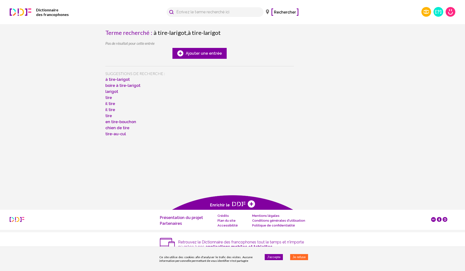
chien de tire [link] (117, 128)
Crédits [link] (223, 216)
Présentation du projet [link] (181, 217)
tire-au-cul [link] (115, 134)
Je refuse (299, 257)
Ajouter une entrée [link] (204, 53)
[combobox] (213, 12)
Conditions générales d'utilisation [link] (278, 220)
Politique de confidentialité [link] (273, 225)
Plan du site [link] (226, 220)
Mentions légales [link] (265, 216)
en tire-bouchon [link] (120, 122)
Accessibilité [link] (227, 225)
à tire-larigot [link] (117, 79)
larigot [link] (111, 91)
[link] (46, 12)
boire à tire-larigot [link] (122, 85)
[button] (171, 12)
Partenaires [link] (171, 223)
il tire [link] (110, 103)
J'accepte (273, 257)
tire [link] (108, 97)
